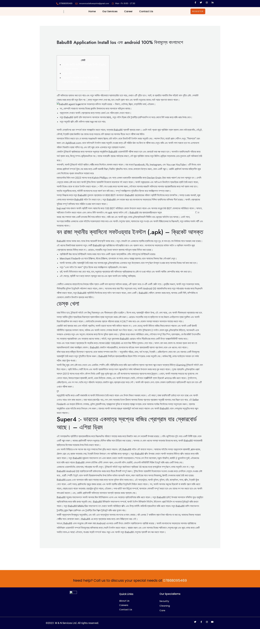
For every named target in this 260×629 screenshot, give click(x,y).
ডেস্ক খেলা (67, 73)
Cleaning (164, 605)
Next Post (213, 556)
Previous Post (49, 556)
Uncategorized (66, 48)
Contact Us (146, 11)
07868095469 (175, 580)
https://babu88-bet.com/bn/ (178, 212)
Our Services (110, 11)
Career (128, 11)
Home (92, 11)
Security (164, 601)
